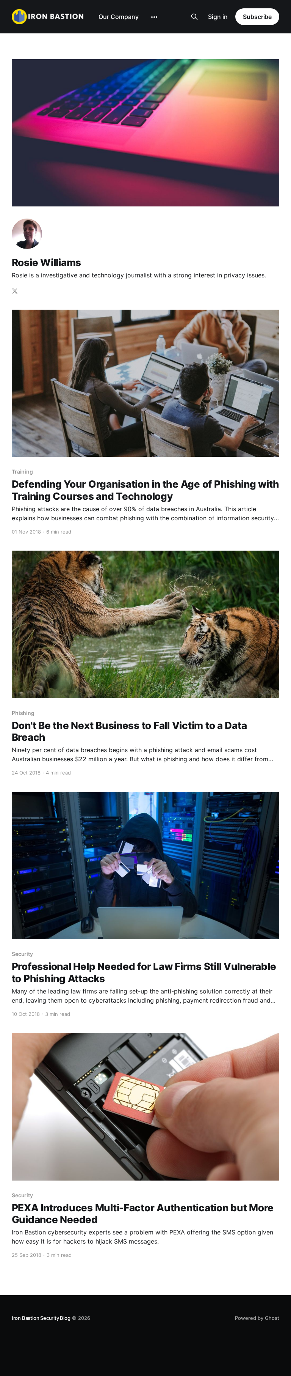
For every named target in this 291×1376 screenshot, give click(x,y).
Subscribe (257, 16)
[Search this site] (194, 17)
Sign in (218, 16)
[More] (154, 17)
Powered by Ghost (257, 1318)
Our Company (119, 16)
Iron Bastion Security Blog (41, 1318)
